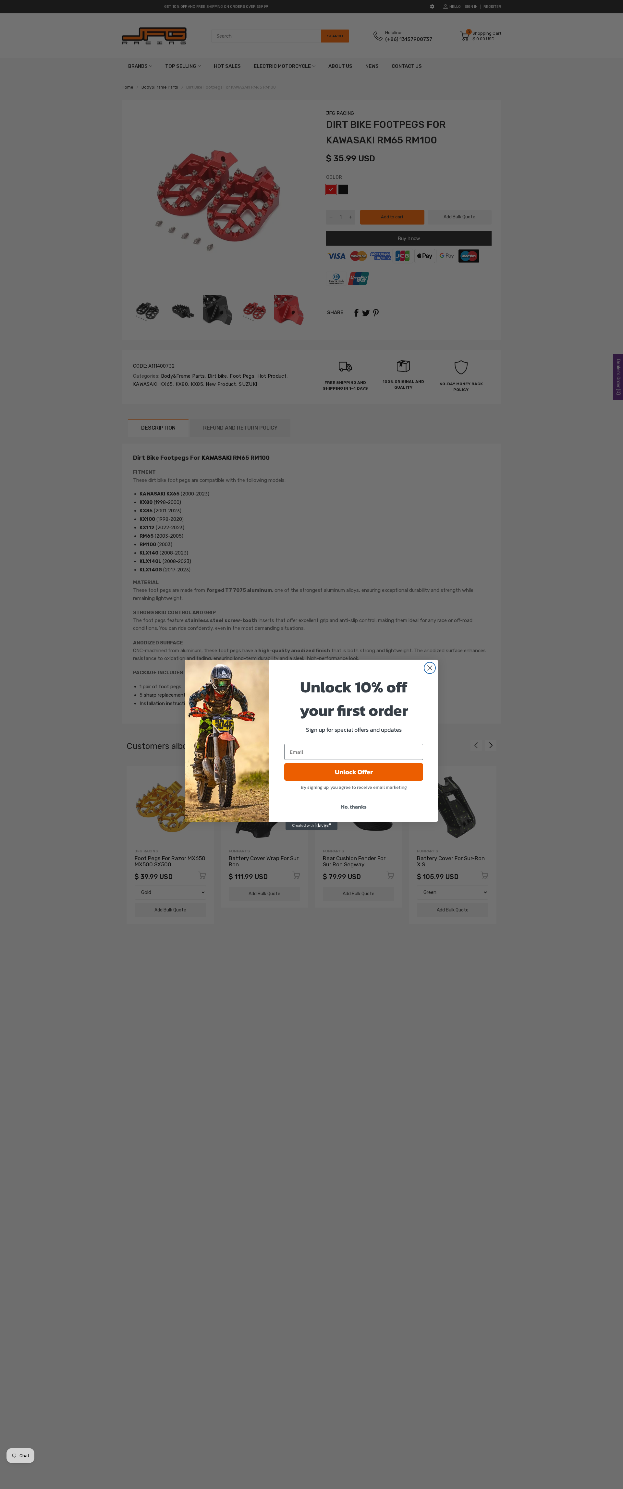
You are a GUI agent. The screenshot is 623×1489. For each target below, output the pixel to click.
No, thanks (354, 807)
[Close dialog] (429, 668)
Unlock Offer (354, 772)
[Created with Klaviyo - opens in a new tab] (311, 826)
